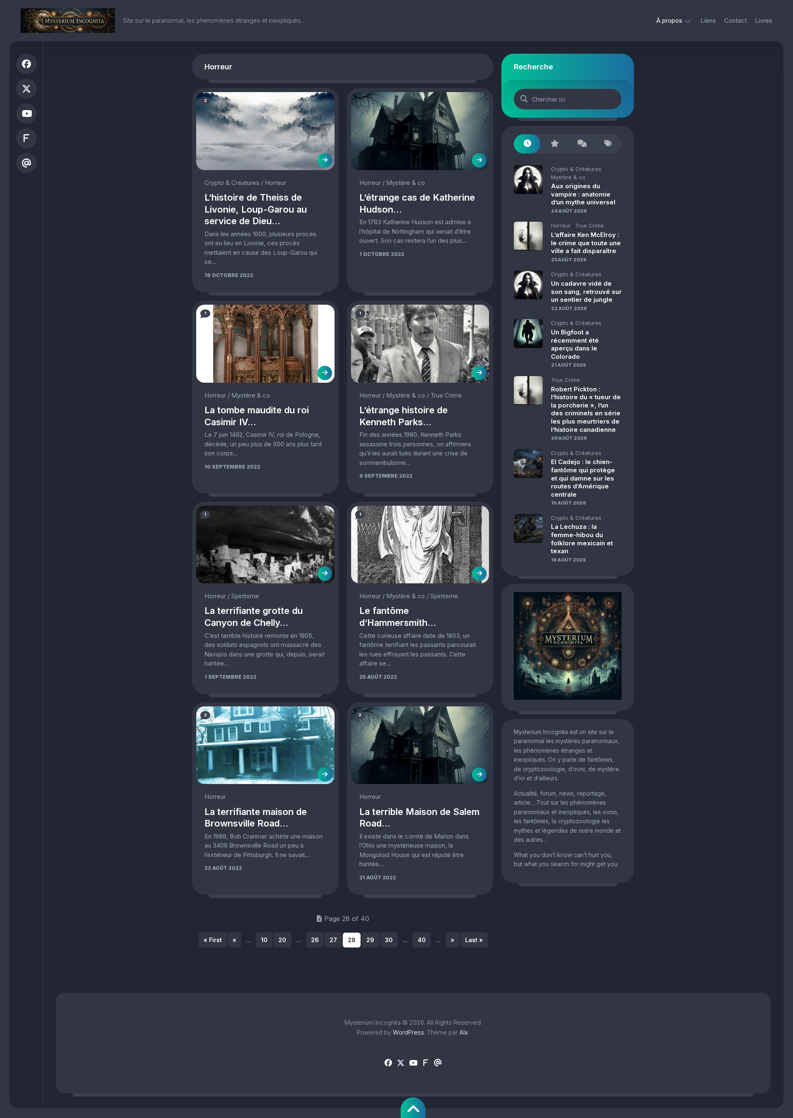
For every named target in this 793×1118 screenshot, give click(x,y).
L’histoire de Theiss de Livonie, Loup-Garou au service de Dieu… (255, 209)
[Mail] (26, 163)
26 (315, 939)
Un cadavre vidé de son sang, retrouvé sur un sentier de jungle (586, 291)
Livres (763, 20)
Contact (735, 20)
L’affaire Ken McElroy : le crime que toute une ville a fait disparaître (586, 243)
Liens (708, 20)
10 (264, 939)
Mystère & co (405, 183)
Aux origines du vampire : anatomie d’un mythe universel (583, 194)
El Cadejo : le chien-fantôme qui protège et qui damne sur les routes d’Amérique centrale (583, 478)
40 (422, 939)
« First (213, 939)
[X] (26, 88)
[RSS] (26, 138)
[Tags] (608, 144)
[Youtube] (26, 113)
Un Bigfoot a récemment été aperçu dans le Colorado (575, 344)
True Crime (446, 395)
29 (370, 939)
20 (282, 939)
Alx (463, 1032)
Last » (474, 939)
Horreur (275, 183)
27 (333, 939)
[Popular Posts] (554, 144)
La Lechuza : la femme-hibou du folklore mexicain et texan (582, 539)
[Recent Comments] (581, 144)
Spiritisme (245, 596)
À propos (669, 20)
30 (389, 939)
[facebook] (26, 64)
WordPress (408, 1032)
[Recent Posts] (527, 144)
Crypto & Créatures (231, 183)
